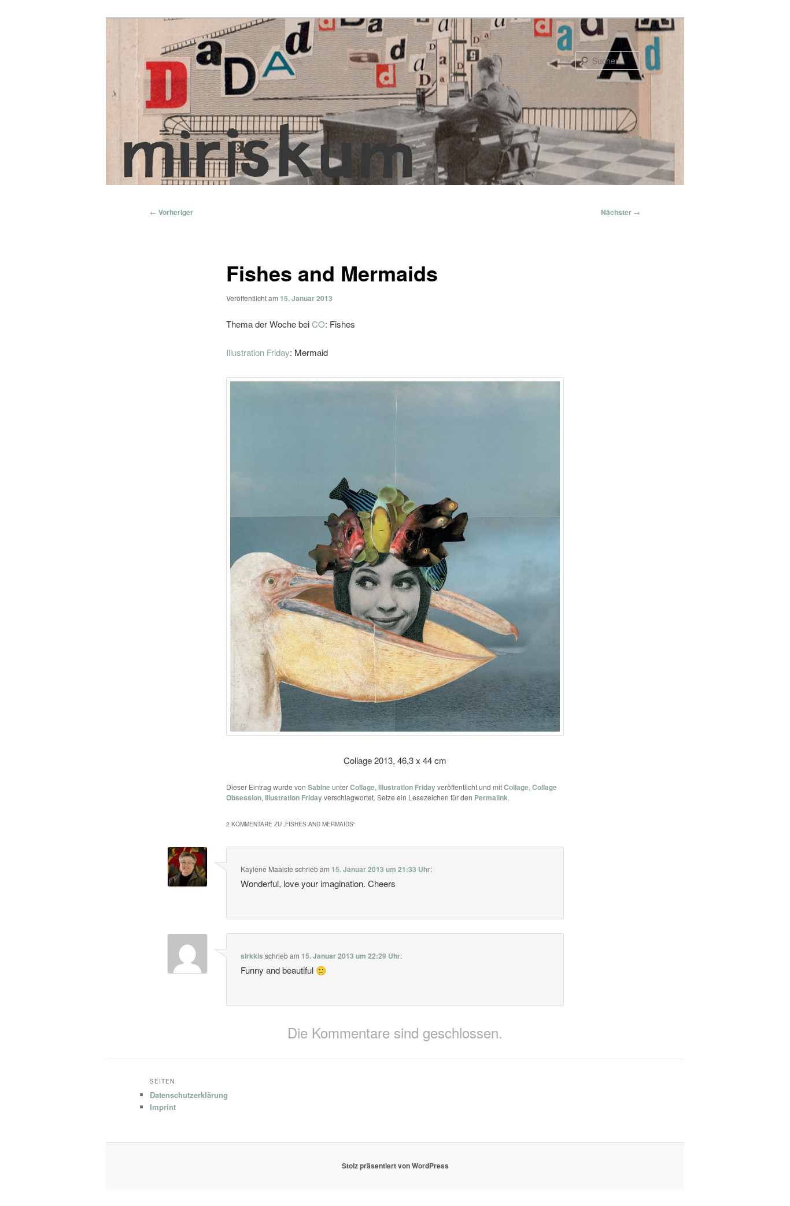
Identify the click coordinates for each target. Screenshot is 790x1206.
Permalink (491, 797)
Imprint (163, 1106)
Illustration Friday (258, 352)
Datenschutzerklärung (189, 1094)
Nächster (620, 212)
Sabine (319, 787)
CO (318, 324)
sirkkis (252, 956)
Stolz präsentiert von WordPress (395, 1165)
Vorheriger (171, 212)
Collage (362, 787)
